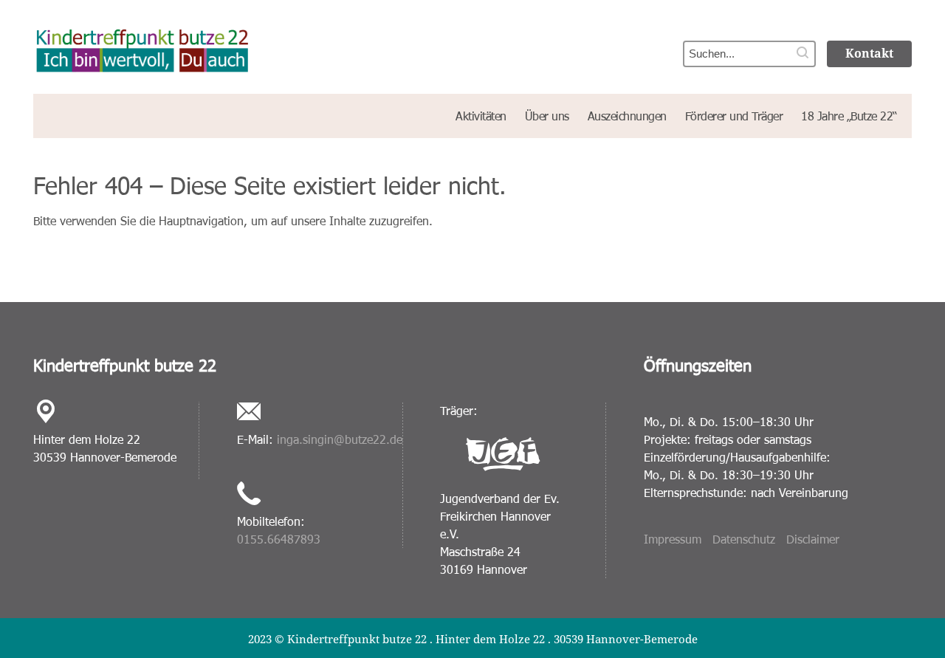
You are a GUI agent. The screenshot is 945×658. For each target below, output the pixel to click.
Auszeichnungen (627, 116)
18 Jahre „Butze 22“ (849, 116)
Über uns (547, 116)
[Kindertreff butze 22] (243, 45)
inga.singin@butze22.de (339, 439)
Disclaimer (812, 539)
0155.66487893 (278, 539)
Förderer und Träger (734, 116)
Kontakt (869, 53)
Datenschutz (743, 539)
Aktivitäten (481, 116)
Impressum (672, 539)
